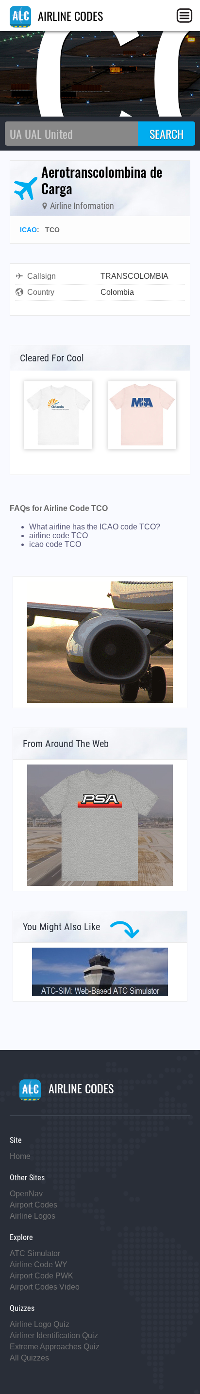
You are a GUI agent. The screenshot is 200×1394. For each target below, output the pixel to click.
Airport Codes (33, 1205)
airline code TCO (58, 535)
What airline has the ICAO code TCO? (94, 527)
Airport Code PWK (41, 1276)
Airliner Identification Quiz (54, 1335)
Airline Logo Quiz (39, 1324)
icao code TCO (55, 544)
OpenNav (26, 1194)
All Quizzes (29, 1358)
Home (20, 1156)
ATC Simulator (35, 1253)
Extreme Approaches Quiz (55, 1347)
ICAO (28, 230)
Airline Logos (32, 1216)
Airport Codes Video (45, 1287)
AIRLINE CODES (69, 15)
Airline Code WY (38, 1264)
